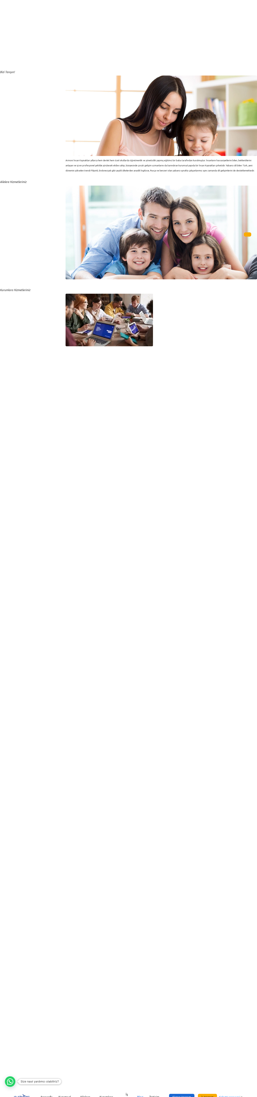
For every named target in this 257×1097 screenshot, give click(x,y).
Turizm (7, 296)
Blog (6, 52)
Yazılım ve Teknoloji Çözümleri (22, 342)
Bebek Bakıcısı (12, 188)
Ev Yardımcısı (11, 248)
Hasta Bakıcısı (12, 234)
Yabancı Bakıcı (12, 201)
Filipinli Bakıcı (11, 241)
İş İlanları (9, 45)
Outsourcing (11, 309)
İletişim (7, 58)
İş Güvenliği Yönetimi (16, 349)
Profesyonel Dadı (14, 194)
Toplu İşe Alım (12, 336)
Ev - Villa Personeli (15, 208)
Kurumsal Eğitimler (15, 316)
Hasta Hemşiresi (13, 261)
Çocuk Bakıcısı (12, 214)
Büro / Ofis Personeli (16, 329)
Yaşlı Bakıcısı (11, 228)
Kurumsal (9, 25)
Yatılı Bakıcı (10, 254)
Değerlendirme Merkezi (17, 322)
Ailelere (8, 31)
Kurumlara (10, 38)
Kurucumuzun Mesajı (16, 84)
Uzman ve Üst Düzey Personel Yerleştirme (29, 302)
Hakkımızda (10, 78)
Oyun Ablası (11, 221)
